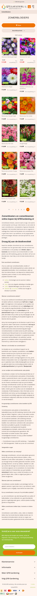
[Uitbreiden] (34, 561)
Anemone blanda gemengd (9, 57)
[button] (16, 593)
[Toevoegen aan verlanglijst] (15, 40)
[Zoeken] (25, 6)
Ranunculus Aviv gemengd (9, 116)
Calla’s (6, 286)
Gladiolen (7, 288)
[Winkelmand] (29, 6)
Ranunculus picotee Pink (26, 171)
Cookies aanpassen (32, 586)
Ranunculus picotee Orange (9, 171)
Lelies (6, 284)
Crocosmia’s (14, 288)
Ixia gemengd (23, 143)
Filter (19, 25)
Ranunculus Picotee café (8, 198)
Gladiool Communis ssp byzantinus (26, 87)
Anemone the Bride (25, 198)
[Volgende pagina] (27, 209)
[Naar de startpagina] (13, 6)
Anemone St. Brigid (7, 87)
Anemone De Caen (25, 57)
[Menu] (33, 6)
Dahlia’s (6, 280)
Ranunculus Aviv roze (7, 143)
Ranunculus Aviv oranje (26, 116)
